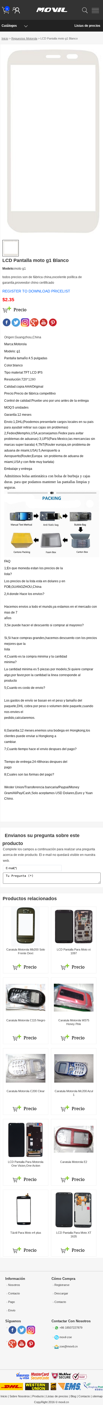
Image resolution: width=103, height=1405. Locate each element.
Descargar (61, 1293)
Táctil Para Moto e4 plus (25, 1232)
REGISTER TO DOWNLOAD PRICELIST (36, 291)
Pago (11, 1301)
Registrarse (61, 1284)
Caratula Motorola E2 (73, 1161)
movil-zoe (65, 1337)
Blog (73, 1396)
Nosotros (14, 1284)
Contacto (14, 1293)
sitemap (97, 1396)
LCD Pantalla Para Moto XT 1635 (73, 1234)
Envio (11, 1310)
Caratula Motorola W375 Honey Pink (73, 1022)
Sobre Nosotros (20, 1396)
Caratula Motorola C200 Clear (26, 1091)
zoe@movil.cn (68, 1346)
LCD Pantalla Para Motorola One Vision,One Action (25, 1163)
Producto (38, 1396)
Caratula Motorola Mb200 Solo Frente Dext (25, 951)
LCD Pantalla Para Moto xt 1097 (74, 951)
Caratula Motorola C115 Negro (25, 1020)
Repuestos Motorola (24, 38)
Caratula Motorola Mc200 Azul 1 (74, 1092)
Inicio (5, 38)
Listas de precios (87, 26)
